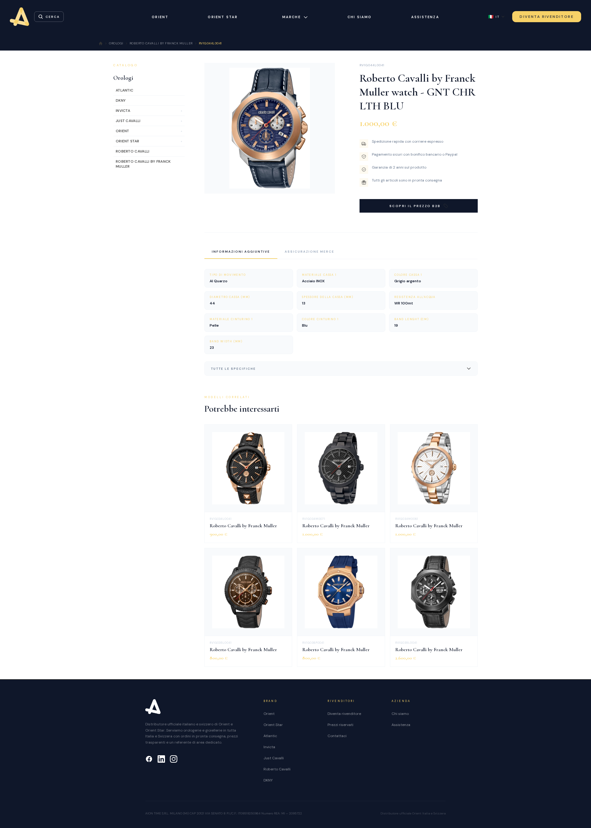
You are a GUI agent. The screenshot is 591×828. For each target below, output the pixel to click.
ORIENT (160, 17)
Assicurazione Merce (309, 252)
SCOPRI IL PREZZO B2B (415, 206)
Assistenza (425, 17)
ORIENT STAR (223, 17)
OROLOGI (116, 43)
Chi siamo (360, 17)
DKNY (268, 780)
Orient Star (273, 724)
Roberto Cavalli (277, 769)
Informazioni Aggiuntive (241, 252)
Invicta (269, 746)
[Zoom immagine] (325, 184)
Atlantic (270, 735)
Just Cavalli (273, 758)
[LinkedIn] (161, 759)
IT (494, 16)
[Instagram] (173, 759)
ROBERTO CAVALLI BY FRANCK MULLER (161, 43)
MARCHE (291, 17)
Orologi (123, 78)
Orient (269, 713)
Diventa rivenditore (344, 713)
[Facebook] (149, 759)
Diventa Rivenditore (547, 16)
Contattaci (337, 735)
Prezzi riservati (340, 724)
